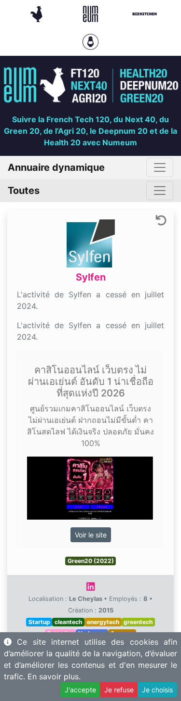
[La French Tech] (38, 13)
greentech (138, 621)
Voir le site (91, 535)
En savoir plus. (54, 676)
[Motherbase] (90, 41)
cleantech (68, 621)
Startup (39, 621)
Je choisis (157, 690)
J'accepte (80, 690)
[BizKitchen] (144, 13)
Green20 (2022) (91, 560)
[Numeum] (92, 13)
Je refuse (119, 690)
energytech (103, 621)
